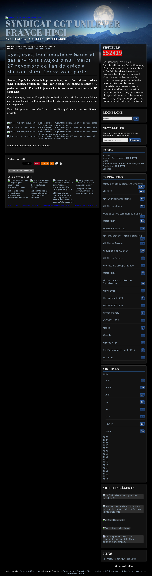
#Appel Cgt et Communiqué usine (122, 213)
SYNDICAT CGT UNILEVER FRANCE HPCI (63, 27)
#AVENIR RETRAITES (114, 228)
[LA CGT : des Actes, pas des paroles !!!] (124, 498)
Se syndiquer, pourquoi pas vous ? (120, 558)
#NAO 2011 (109, 221)
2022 (106, 445)
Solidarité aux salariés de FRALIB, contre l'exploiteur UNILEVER (123, 164)
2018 (106, 456)
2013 (106, 470)
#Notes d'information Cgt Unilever (34, 49)
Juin (108, 394)
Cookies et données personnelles (128, 571)
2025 (106, 436)
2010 (106, 479)
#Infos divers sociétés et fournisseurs (117, 282)
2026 (106, 374)
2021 (106, 448)
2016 (106, 462)
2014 (106, 467)
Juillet (109, 387)
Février (109, 423)
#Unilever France (113, 243)
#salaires (108, 357)
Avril (108, 409)
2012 (106, 473)
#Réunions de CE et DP (116, 250)
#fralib (106, 327)
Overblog (129, 566)
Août (108, 380)
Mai (107, 402)
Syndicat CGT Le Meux (30, 571)
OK (136, 118)
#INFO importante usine (117, 198)
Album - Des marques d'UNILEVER (120, 158)
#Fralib (107, 335)
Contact (107, 168)
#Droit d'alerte (111, 312)
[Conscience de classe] (117, 528)
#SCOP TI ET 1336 (113, 305)
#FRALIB (107, 191)
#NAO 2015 (109, 290)
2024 (106, 439)
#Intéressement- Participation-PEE (122, 235)
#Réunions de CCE (113, 298)
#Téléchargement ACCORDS (119, 350)
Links (105, 160)
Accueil (106, 155)
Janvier (109, 431)
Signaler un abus (94, 571)
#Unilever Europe (113, 258)
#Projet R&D (110, 342)
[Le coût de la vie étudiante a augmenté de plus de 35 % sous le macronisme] (124, 511)
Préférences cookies (75, 573)
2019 (106, 453)
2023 (106, 442)
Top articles (68, 571)
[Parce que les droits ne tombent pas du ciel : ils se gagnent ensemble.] (124, 541)
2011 (106, 476)
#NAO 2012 (109, 273)
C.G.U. (107, 571)
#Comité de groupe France (118, 265)
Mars (108, 416)
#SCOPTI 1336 (111, 320)
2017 (106, 459)
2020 (106, 451)
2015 (106, 465)
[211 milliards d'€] (114, 520)
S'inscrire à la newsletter (20, 170)
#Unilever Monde (113, 206)
